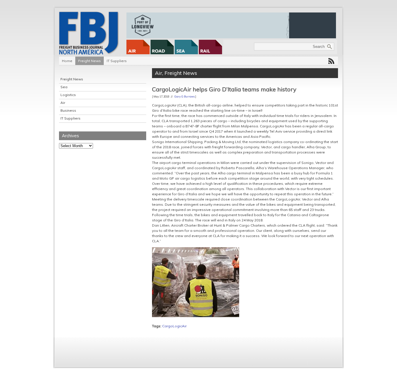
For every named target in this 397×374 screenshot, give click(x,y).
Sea (63, 87)
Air (62, 102)
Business (68, 110)
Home (67, 61)
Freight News (89, 61)
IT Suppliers (117, 61)
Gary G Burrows (184, 96)
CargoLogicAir (174, 326)
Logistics (68, 95)
